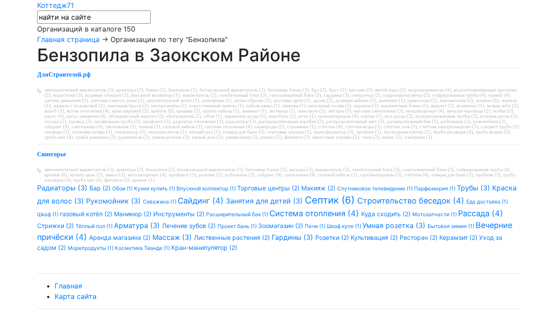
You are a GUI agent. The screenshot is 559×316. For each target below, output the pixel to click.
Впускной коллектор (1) (206, 188)
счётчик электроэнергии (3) (449, 126)
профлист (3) (156, 121)
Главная (68, 285)
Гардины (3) (293, 237)
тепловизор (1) (130, 131)
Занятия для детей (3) (265, 201)
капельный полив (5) (329, 105)
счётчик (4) (330, 126)
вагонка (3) (361, 89)
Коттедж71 (55, 5)
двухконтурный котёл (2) (173, 100)
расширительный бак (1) (412, 121)
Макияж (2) (319, 188)
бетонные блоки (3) (288, 89)
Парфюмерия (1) (435, 188)
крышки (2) (188, 110)
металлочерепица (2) (468, 110)
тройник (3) (368, 131)
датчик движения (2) (66, 100)
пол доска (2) (399, 116)
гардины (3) (336, 95)
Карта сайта (76, 296)
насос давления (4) (86, 116)
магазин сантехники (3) (378, 110)
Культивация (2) (375, 237)
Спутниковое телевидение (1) (375, 188)
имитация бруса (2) (127, 105)
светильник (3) (120, 126)
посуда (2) (55, 121)
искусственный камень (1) (216, 105)
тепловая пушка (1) (92, 131)
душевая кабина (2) (355, 100)
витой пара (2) (390, 89)
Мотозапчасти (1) (435, 214)
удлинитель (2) (133, 137)
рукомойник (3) (489, 121)
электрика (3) (418, 137)
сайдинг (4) (57, 126)
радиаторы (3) (241, 121)
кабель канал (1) (263, 105)
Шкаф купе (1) (344, 226)
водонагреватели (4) (429, 89)
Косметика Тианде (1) (143, 248)
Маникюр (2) (133, 214)
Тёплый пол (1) (95, 226)
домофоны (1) (216, 100)
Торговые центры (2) (269, 188)
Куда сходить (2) (386, 214)
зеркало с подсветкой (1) (79, 105)
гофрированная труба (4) (459, 95)
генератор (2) (366, 95)
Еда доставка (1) (487, 201)
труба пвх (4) (59, 137)
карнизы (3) (366, 105)
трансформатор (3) (334, 131)
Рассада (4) (480, 213)
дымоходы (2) (422, 100)
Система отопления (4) (315, 213)
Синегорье (51, 154)
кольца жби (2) (502, 105)
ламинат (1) (254, 110)
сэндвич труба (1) (500, 126)
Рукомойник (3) (114, 201)
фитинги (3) (297, 137)
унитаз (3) (271, 137)
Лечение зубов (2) (189, 225)
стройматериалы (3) (381, 174)
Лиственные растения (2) (233, 237)
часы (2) (370, 137)
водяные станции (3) (106, 95)
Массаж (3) (173, 237)
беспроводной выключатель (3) (232, 89)
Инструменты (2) (179, 214)
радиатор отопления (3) (198, 121)
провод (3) (80, 121)
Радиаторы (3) (63, 187)
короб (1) (54, 110)
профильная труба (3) (117, 121)
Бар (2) (101, 188)
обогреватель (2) (183, 116)
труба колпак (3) (493, 131)
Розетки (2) (333, 237)
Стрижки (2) (56, 225)
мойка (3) (503, 110)
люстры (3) (339, 110)
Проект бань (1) (237, 226)
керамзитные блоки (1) (404, 105)
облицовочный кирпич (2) (135, 116)
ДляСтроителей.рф (64, 74)
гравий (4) (499, 95)
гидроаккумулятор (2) (406, 95)
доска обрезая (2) (252, 100)
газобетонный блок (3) (243, 95)
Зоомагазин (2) (281, 225)
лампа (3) (115, 174)
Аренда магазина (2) (120, 237)
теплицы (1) (57, 131)
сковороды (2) (269, 126)
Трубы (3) (474, 187)
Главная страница (68, 39)
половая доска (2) (498, 116)
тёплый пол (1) (204, 131)
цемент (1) (143, 180)
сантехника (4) (87, 126)
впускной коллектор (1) (155, 95)
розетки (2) (210, 174)
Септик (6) (331, 200)
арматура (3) (129, 89)
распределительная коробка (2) (291, 121)
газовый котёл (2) (87, 214)
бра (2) (318, 89)
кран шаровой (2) (130, 110)
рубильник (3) (455, 121)
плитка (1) (371, 116)
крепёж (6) (162, 110)
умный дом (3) (207, 137)
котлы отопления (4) (88, 110)
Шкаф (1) (48, 214)
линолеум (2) (311, 110)
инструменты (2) (168, 105)
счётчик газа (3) (400, 126)
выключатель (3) (200, 95)
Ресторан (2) (419, 237)
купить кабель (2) (221, 110)
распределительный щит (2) (355, 121)
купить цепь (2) (86, 174)
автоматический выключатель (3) (79, 89)
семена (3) (149, 126)
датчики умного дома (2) (117, 100)
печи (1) (307, 116)
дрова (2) (323, 100)
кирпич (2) (442, 105)
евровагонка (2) (456, 100)
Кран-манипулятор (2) (204, 247)
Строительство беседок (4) (411, 200)
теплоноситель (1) (167, 131)
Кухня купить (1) (155, 188)
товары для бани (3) (244, 131)
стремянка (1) (301, 126)
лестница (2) (282, 110)
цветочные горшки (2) (335, 137)
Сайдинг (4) (202, 200)
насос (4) (54, 116)
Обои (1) (123, 188)
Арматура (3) (138, 225)
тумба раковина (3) (96, 137)
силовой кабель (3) (182, 126)
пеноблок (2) (282, 116)
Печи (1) (316, 226)
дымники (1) (392, 100)
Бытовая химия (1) (452, 226)
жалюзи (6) (487, 100)
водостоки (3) (68, 95)
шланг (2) (392, 137)
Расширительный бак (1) (237, 214)
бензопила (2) (182, 89)
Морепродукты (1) (91, 248)
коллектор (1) (470, 105)
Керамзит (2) (459, 237)
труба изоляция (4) (453, 131)
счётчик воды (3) (363, 126)
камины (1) (294, 105)
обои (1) (213, 116)
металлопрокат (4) (425, 110)
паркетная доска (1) (245, 116)
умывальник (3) (241, 137)
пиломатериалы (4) (338, 116)
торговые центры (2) (289, 131)
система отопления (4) (228, 126)
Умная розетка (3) (395, 225)
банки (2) (156, 89)
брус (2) (337, 89)
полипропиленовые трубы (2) (446, 116)
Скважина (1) (160, 201)
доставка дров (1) (292, 100)
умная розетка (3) (170, 137)
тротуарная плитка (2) (407, 131)
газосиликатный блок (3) (295, 95)
